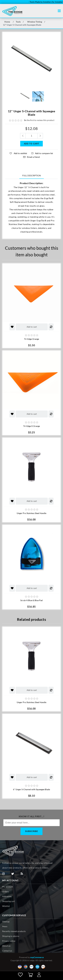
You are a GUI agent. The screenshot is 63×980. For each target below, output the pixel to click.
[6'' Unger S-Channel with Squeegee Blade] (31, 743)
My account (7, 886)
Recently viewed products (14, 931)
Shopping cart (8, 901)
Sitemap (6, 921)
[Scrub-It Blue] (31, 554)
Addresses (7, 896)
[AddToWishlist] (12, 326)
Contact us (7, 950)
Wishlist (6, 906)
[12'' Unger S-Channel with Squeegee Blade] (25, 96)
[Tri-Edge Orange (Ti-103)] (31, 292)
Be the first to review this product (39, 120)
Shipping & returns (10, 936)
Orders (5, 891)
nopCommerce (37, 957)
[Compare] (51, 326)
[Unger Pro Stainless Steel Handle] (31, 467)
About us (6, 946)
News (4, 926)
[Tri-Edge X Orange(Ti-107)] (31, 380)
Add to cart (32, 327)
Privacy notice (8, 941)
